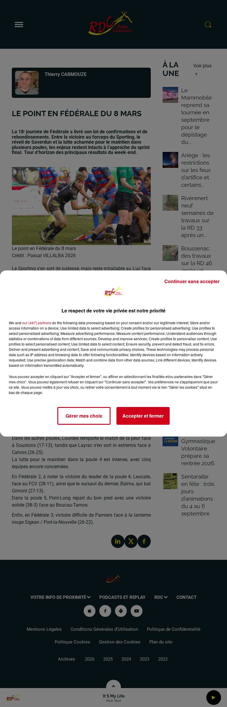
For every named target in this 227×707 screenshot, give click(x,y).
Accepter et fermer (143, 415)
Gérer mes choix (84, 415)
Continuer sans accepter (192, 281)
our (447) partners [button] (36, 322)
